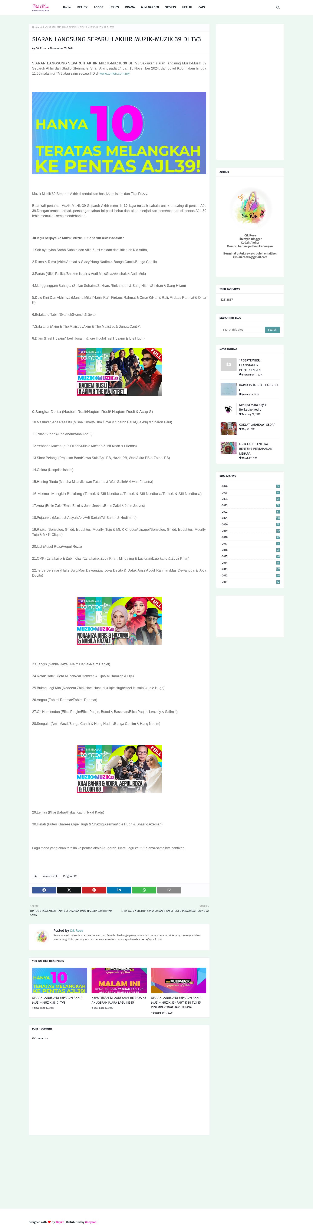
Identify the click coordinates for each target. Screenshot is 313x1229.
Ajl (42, 27)
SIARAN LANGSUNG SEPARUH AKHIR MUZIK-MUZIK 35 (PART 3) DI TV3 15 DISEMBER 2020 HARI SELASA (176, 1002)
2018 (251, 537)
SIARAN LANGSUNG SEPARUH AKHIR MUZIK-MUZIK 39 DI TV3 (57, 1000)
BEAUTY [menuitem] (82, 7)
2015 (251, 556)
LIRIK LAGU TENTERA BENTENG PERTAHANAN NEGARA (255, 448)
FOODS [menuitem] (98, 7)
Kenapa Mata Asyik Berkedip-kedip (252, 407)
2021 (251, 518)
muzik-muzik (50, 876)
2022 (250, 511)
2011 (250, 581)
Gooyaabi (91, 1222)
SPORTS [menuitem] (170, 7)
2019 (251, 530)
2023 (250, 505)
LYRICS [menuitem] (114, 7)
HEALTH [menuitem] (187, 7)
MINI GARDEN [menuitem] (150, 7)
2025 (250, 492)
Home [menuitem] (67, 7)
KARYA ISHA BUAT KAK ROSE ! (259, 387)
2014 (250, 562)
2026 (250, 486)
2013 (251, 569)
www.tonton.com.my (114, 73)
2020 (250, 524)
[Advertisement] (119, 1172)
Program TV (70, 876)
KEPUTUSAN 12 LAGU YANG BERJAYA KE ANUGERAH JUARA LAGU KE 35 (119, 1000)
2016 (250, 550)
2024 (250, 499)
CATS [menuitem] (201, 7)
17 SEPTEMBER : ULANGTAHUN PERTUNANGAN (250, 365)
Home (35, 27)
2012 (251, 575)
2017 (250, 543)
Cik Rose (41, 48)
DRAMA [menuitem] (130, 7)
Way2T (60, 1222)
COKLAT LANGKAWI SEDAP (257, 425)
